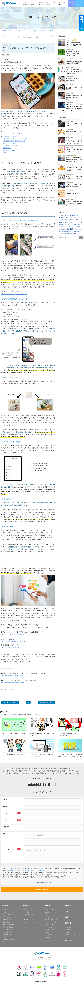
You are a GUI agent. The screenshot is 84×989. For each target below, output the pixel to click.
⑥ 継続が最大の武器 (9, 150)
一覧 (28, 702)
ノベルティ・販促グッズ (51, 929)
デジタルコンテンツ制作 (51, 919)
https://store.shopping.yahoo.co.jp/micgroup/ (14, 641)
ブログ (67, 911)
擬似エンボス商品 (49, 909)
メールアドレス (7, 820)
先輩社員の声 (69, 927)
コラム (29, 36)
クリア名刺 (76, 219)
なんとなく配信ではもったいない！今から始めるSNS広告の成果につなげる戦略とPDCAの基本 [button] (70, 756)
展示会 (62, 231)
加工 (65, 229)
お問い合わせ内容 (8, 849)
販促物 (74, 233)
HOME (4, 31)
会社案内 (61, 229)
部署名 (5, 806)
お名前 (5, 813)
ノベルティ (42, 36)
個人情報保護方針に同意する (42, 882)
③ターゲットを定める (9, 143)
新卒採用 (68, 929)
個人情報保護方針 (7, 934)
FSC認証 (47, 937)
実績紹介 (68, 905)
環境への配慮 (6, 917)
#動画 (8, 54)
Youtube (15, 36)
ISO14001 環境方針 (8, 929)
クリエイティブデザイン (30, 922)
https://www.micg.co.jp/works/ (10, 647)
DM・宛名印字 (48, 934)
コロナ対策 (35, 36)
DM (62, 215)
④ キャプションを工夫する (11, 145)
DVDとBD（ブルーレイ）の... (10, 702)
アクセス (5, 912)
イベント (66, 217)
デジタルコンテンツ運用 (51, 922)
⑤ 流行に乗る (7, 148)
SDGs (66, 215)
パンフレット (64, 226)
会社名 (5, 799)
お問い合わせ (69, 940)
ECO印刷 (26, 919)
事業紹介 (26, 905)
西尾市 (37, 37)
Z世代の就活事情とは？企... (46, 702)
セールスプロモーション (75, 222)
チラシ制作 (26, 912)
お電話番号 (6, 827)
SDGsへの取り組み (7, 914)
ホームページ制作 (28, 914)
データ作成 (68, 224)
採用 (25, 37)
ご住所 (5, 834)
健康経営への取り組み (8, 924)
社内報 (65, 233)
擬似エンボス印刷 (28, 909)
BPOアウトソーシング (29, 917)
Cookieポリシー (7, 937)
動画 (68, 229)
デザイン (62, 224)
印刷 (48, 36)
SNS (6, 36)
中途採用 (68, 932)
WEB (10, 36)
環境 (62, 233)
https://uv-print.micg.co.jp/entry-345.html (13, 675)
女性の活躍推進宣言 (8, 927)
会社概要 (5, 909)
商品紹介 (76, 229)
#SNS (3, 54)
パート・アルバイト (71, 934)
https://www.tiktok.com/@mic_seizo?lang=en (14, 294)
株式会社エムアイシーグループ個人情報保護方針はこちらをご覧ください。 (26, 870)
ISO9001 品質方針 (7, 932)
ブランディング (73, 226)
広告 (51, 36)
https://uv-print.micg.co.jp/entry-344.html (13, 682)
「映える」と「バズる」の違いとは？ (13, 134)
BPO (60, 215)
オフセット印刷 (72, 217)
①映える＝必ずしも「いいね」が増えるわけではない (18, 138)
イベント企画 (48, 927)
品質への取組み (7, 919)
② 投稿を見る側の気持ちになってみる (14, 141)
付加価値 (79, 226)
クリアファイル (22, 36)
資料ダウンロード (71, 917)
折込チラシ (20, 37)
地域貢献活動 (6, 922)
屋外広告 (47, 932)
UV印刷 (73, 215)
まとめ (4, 152)
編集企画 (47, 912)
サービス (47, 905)
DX (3, 36)
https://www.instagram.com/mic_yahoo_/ (13, 634)
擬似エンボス (31, 37)
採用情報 (68, 923)
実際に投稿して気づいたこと (10, 136)
